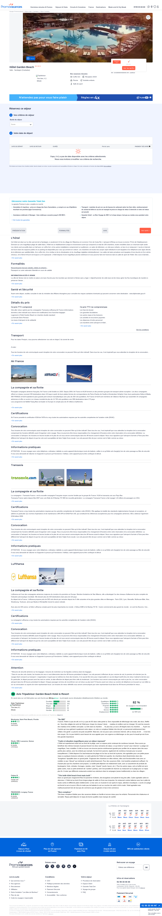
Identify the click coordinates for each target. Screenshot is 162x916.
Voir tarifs (144, 230)
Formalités (64, 230)
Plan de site (15, 895)
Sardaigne (36, 11)
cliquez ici (50, 913)
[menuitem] (42, 7)
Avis (105, 230)
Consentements (52, 892)
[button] (23, 847)
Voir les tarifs (128, 68)
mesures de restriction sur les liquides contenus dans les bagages (68, 672)
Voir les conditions (142, 329)
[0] (155, 7)
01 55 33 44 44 (139, 7)
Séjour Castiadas (44, 11)
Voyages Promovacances (16, 11)
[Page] (47, 866)
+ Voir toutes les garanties (21, 220)
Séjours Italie (28, 11)
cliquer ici (60, 715)
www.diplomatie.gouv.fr (137, 293)
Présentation (18, 230)
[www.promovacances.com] (11, 6)
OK (146, 867)
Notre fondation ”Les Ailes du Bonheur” (24, 892)
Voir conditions (107, 166)
